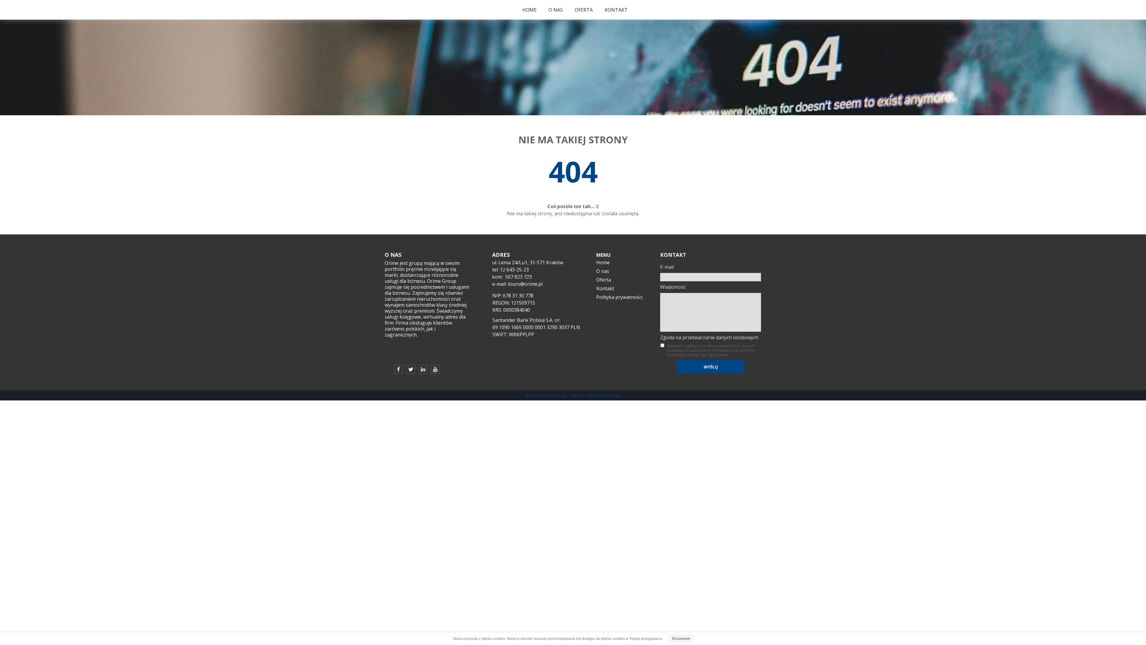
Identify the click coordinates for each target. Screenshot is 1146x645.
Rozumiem (681, 638)
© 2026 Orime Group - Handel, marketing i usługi (573, 395)
